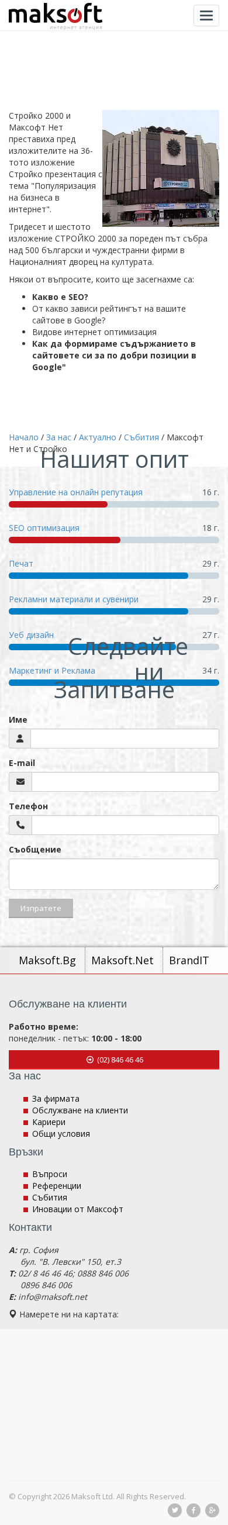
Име (18, 719)
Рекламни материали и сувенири (74, 599)
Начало (24, 437)
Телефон (28, 806)
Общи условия (61, 1133)
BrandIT (189, 960)
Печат (21, 563)
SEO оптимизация (44, 527)
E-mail (22, 762)
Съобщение (35, 849)
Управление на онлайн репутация (76, 492)
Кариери (48, 1121)
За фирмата (56, 1098)
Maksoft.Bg (49, 960)
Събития (49, 1197)
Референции (56, 1185)
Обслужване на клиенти (80, 1110)
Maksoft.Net (124, 960)
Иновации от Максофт (77, 1209)
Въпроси (49, 1173)
